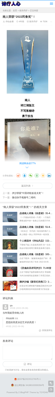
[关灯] (51, 389)
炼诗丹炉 (23, 10)
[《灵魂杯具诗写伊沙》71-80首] (10, 272)
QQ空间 (43, 175)
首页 (15, 10)
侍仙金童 (10, 21)
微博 (18, 175)
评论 (29, 364)
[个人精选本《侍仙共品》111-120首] (10, 244)
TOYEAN (43, 392)
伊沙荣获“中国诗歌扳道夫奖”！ (28, 193)
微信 (30, 175)
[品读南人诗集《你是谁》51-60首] (10, 231)
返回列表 (26, 186)
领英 (49, 175)
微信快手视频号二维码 (23, 197)
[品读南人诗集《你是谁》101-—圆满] (10, 258)
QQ (24, 175)
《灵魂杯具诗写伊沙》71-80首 (35, 268)
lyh (11, 305)
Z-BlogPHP (23, 392)
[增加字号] (51, 21)
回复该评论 (47, 330)
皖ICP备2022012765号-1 (29, 379)
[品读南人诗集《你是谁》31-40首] (10, 217)
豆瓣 (37, 175)
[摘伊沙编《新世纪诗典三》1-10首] (10, 285)
